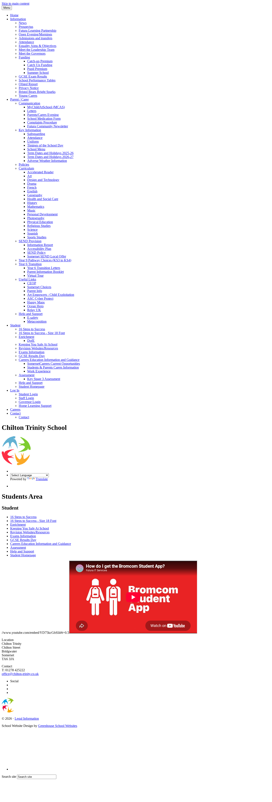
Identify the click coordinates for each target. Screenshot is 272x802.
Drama (31, 183)
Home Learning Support (35, 405)
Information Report (40, 245)
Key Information (30, 130)
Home (14, 15)
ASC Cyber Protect (40, 298)
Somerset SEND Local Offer (46, 256)
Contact (15, 413)
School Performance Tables (37, 80)
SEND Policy (36, 252)
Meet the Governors (32, 53)
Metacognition (37, 321)
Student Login (28, 394)
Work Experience (39, 371)
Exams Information (31, 352)
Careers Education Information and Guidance (49, 360)
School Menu (36, 149)
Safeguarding (36, 134)
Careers (15, 409)
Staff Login (26, 398)
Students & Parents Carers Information (53, 367)
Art (29, 176)
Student (15, 325)
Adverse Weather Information (47, 160)
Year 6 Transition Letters (43, 268)
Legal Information (27, 718)
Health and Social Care (42, 199)
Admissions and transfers (35, 38)
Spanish (32, 233)
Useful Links (27, 279)
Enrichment (26, 337)
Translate (42, 479)
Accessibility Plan (39, 249)
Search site (9, 776)
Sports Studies (36, 237)
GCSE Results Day (32, 356)
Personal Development (42, 214)
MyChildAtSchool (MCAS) (46, 107)
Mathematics (35, 206)
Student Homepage (31, 386)
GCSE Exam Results (33, 76)
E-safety (32, 317)
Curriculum (26, 168)
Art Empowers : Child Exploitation (50, 294)
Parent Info (34, 291)
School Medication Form (44, 118)
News (23, 23)
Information (18, 19)
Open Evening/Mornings (35, 34)
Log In (14, 390)
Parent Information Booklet (45, 272)
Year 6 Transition (30, 264)
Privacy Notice (29, 88)
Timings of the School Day (45, 145)
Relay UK (34, 310)
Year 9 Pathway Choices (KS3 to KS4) (45, 260)
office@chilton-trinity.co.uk (20, 674)
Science (32, 229)
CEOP (31, 283)
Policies (24, 164)
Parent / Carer (19, 99)
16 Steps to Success (32, 329)
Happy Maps (36, 302)
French (32, 187)
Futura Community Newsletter (47, 126)
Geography (34, 195)
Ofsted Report (28, 84)
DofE (31, 340)
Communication (29, 103)
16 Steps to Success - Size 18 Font (42, 333)
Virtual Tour (35, 275)
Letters (31, 111)
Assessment (26, 375)
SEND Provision (30, 241)
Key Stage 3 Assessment (43, 379)
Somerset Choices (39, 287)
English (32, 191)
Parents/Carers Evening (43, 115)
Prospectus (26, 26)
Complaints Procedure (42, 122)
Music (31, 210)
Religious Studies (39, 226)
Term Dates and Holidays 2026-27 (50, 157)
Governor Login (30, 402)
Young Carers (28, 95)
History (32, 203)
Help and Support (30, 314)
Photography (35, 218)
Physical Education (40, 222)
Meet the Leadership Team (36, 49)
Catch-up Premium (39, 61)
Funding (24, 57)
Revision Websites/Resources (38, 348)
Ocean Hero (35, 306)
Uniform (33, 141)
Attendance (26, 42)
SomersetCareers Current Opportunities (53, 363)
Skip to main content (15, 3)
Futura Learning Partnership (37, 30)
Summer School (38, 72)
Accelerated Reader (40, 172)
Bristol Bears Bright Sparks (37, 92)
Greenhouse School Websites (57, 726)
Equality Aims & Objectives (37, 46)
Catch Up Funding (39, 65)
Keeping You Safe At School (38, 344)
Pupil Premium (37, 69)
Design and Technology (43, 180)
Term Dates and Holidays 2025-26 (50, 153)
